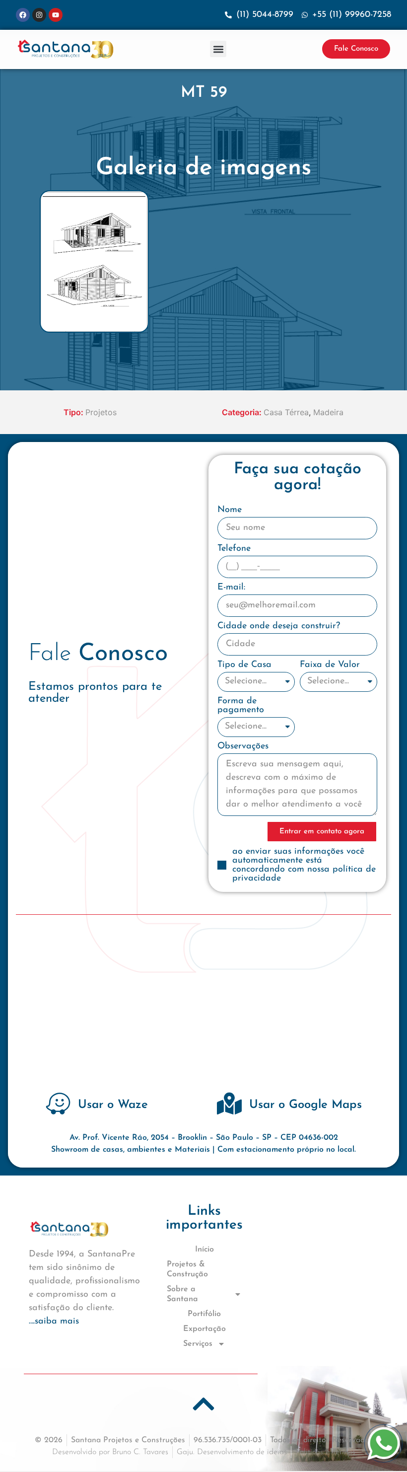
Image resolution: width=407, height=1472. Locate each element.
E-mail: (231, 587)
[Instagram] (39, 15)
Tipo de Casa (244, 665)
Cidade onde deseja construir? (278, 626)
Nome (229, 510)
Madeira (328, 412)
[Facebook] (23, 15)
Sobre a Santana (182, 1294)
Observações (243, 746)
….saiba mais (54, 1321)
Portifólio (204, 1314)
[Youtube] (56, 15)
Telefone (234, 548)
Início (204, 1249)
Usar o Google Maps (305, 1105)
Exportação (204, 1329)
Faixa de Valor (330, 665)
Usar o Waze (113, 1105)
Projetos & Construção (187, 1269)
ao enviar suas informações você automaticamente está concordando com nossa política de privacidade (304, 865)
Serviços (197, 1344)
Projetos (101, 412)
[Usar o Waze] (58, 1103)
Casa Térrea (286, 412)
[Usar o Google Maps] (229, 1103)
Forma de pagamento (240, 706)
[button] (218, 49)
